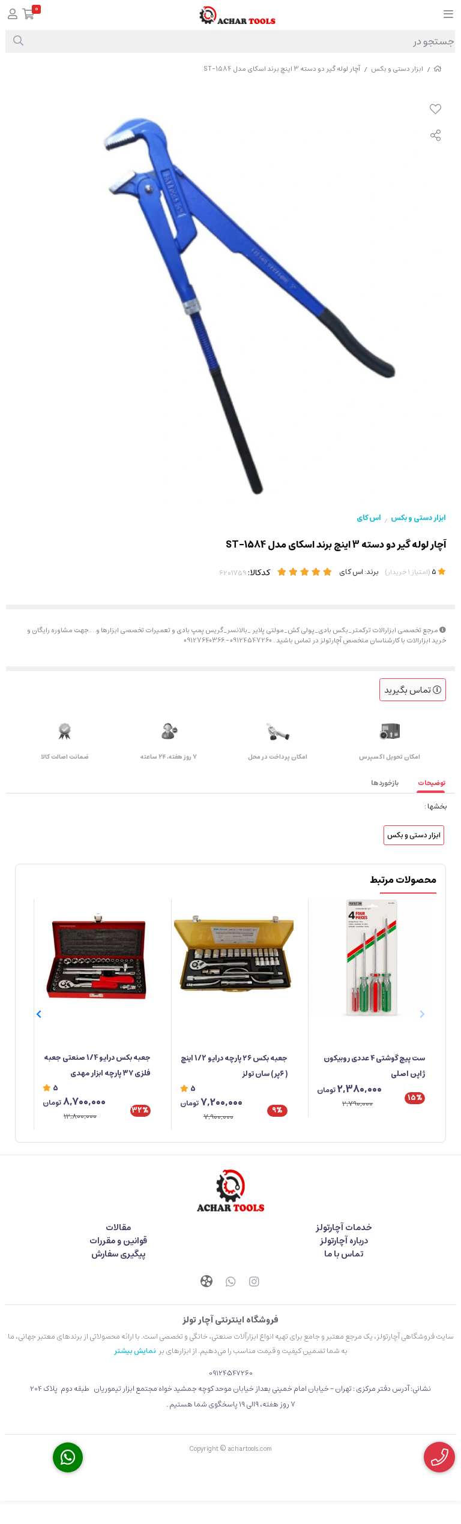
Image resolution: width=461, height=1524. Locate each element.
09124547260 (231, 1373)
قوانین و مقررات (118, 1241)
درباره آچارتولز (344, 1241)
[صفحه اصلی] (437, 68)
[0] (28, 15)
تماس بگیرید (408, 690)
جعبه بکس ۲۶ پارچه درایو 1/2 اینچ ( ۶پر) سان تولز (234, 1066)
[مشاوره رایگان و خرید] (439, 1457)
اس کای (369, 518)
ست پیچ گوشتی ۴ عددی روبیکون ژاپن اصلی (374, 1066)
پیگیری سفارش (118, 1254)
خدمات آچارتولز (344, 1228)
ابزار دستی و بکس (397, 68)
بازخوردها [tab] (385, 783)
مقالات (118, 1228)
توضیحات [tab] (431, 783)
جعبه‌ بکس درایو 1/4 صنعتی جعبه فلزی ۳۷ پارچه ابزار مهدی (97, 1065)
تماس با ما (343, 1254)
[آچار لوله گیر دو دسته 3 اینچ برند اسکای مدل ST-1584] (230, 1191)
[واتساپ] (230, 1282)
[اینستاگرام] (254, 1282)
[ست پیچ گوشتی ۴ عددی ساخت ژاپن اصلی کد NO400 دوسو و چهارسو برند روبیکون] (371, 959)
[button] (39, 1014)
